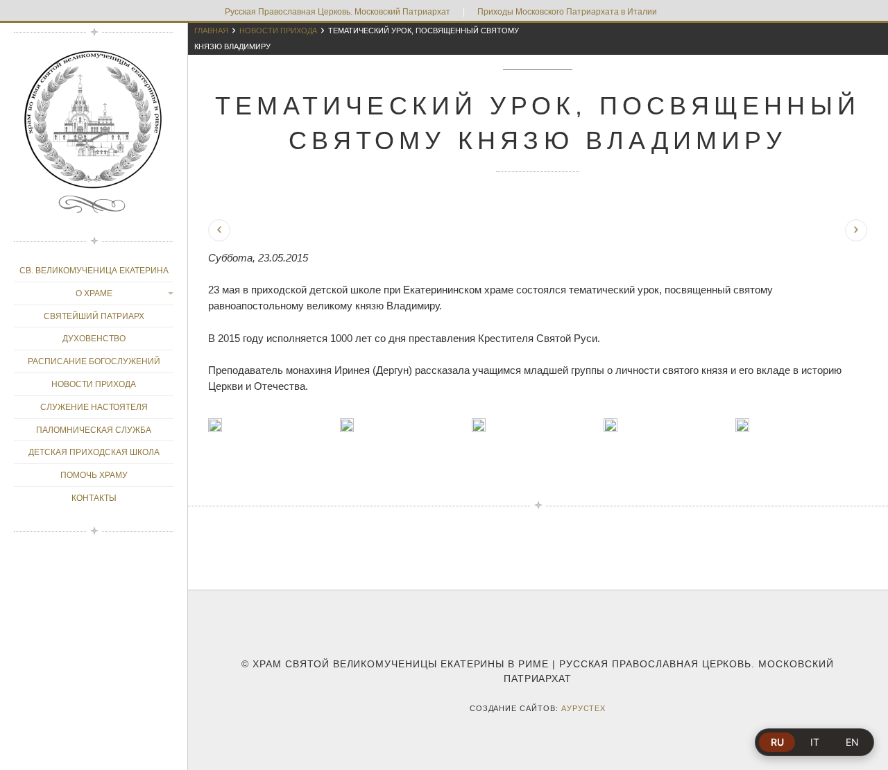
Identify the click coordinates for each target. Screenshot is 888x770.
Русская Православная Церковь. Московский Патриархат (337, 12)
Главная (211, 30)
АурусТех (583, 708)
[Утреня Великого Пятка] (219, 230)
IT (814, 742)
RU (777, 742)
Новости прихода (278, 30)
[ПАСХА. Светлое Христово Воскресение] (856, 230)
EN (852, 742)
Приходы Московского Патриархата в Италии (567, 12)
